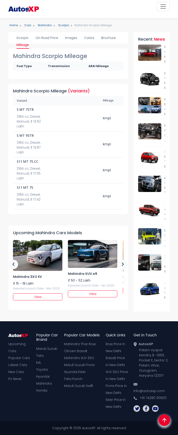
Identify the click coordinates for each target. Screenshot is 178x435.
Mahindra (44, 383)
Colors (89, 38)
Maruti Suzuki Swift (78, 385)
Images (71, 38)
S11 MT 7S (25, 188)
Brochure (108, 38)
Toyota (42, 369)
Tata (40, 355)
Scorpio (22, 38)
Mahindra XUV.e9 (82, 273)
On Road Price (46, 38)
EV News (15, 379)
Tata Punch (73, 379)
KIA (38, 362)
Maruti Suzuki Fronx (79, 365)
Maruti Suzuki (46, 348)
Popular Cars (19, 358)
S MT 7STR (25, 110)
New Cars (16, 372)
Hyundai (43, 376)
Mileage (22, 44)
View (37, 297)
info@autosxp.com (149, 391)
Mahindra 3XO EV (27, 276)
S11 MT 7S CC (27, 162)
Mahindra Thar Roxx (80, 344)
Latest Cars (17, 365)
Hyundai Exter (75, 372)
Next (122, 264)
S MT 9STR (25, 136)
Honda (41, 390)
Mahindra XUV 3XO (79, 358)
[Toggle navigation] (163, 6)
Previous (13, 264)
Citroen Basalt (75, 351)
